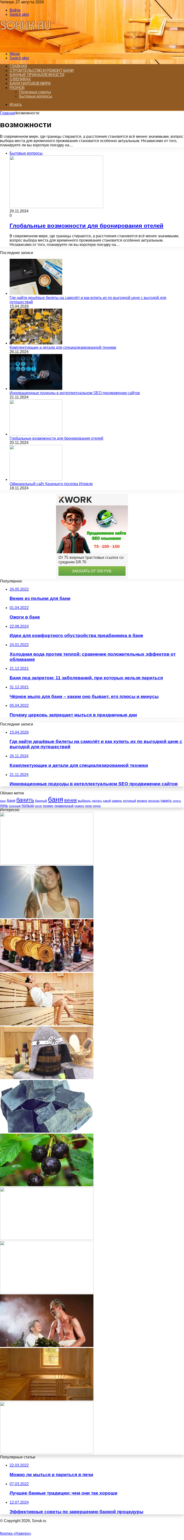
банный (41, 801)
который (129, 801)
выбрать (84, 801)
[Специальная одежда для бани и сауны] (46, 1078)
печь (4, 805)
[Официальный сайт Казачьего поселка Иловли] (36, 479)
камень (117, 801)
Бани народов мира (30, 83)
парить (166, 801)
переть (177, 800)
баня (55, 799)
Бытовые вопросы (35, 96)
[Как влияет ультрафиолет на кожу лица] (46, 917)
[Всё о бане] (27, 46)
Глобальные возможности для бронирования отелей (86, 225)
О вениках (20, 79)
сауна (97, 806)
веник (70, 800)
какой (107, 801)
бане (3, 800)
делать (97, 801)
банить (25, 800)
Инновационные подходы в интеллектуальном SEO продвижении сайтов (75, 393)
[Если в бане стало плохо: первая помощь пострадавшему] (46, 1024)
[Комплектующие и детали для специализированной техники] (36, 343)
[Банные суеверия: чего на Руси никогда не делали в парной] (46, 1346)
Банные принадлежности (37, 75)
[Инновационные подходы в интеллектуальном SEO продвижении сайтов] (36, 389)
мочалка (154, 801)
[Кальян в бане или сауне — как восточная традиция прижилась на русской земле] (46, 971)
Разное (17, 88)
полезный (15, 805)
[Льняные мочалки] (46, 1453)
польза (28, 805)
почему (48, 806)
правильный (64, 806)
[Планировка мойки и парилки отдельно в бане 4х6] (46, 1399)
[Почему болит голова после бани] (46, 863)
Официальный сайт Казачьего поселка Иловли (51, 484)
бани (11, 800)
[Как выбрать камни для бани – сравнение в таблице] (46, 1131)
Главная (18, 66)
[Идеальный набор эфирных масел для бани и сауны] (46, 1238)
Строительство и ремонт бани (42, 70)
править (79, 805)
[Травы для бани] (46, 1185)
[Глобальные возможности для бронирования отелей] (36, 434)
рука (88, 806)
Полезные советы (35, 92)
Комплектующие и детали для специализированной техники (63, 347)
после (38, 805)
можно (142, 801)
